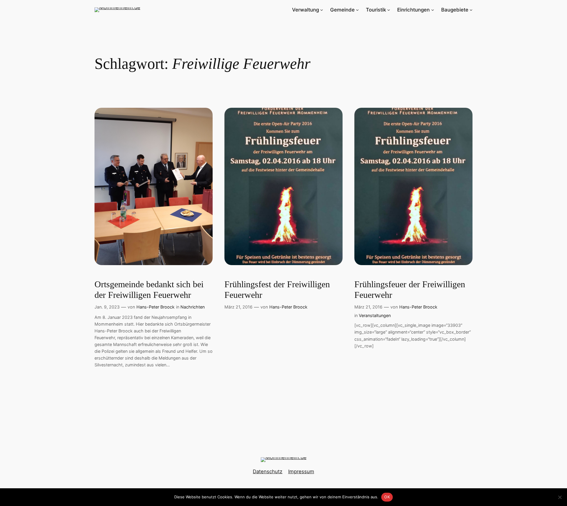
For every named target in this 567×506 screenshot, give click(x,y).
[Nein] (560, 497)
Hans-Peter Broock (155, 306)
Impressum (301, 471)
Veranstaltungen (375, 315)
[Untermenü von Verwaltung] (321, 9)
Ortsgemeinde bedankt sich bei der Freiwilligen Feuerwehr (148, 290)
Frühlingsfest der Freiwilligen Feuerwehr (277, 290)
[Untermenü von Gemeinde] (357, 9)
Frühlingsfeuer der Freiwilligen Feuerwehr (409, 290)
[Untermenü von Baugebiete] (471, 9)
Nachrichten (192, 306)
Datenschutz (267, 471)
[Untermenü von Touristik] (388, 9)
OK (387, 496)
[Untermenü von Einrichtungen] (432, 9)
